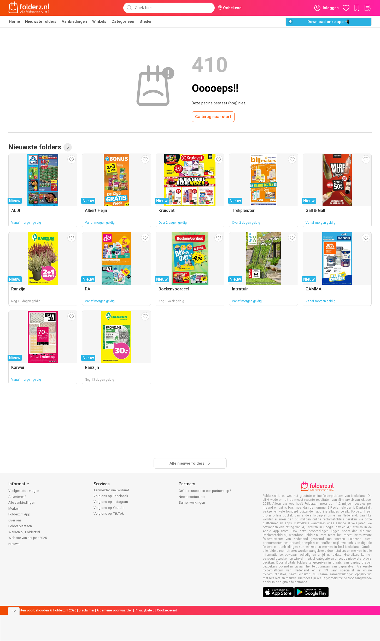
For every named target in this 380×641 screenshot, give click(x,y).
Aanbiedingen (74, 21)
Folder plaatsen (20, 526)
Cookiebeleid (167, 610)
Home (14, 21)
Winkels (99, 21)
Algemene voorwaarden (114, 610)
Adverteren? (17, 497)
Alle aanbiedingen (21, 502)
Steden (146, 21)
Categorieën (123, 21)
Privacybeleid (145, 610)
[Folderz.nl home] (29, 7)
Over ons (15, 520)
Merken (14, 508)
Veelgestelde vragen (23, 491)
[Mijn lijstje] (367, 8)
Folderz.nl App (19, 514)
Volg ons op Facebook (110, 496)
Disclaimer (86, 610)
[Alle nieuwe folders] (67, 147)
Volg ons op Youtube (109, 508)
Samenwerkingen (192, 502)
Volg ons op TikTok (108, 513)
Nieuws (14, 544)
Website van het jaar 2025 (27, 538)
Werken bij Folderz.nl (24, 532)
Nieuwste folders (40, 21)
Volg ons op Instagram (110, 502)
